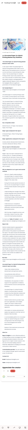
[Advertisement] (14, 21)
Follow (12, 371)
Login (19, 3)
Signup (24, 3)
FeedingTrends (9, 3)
